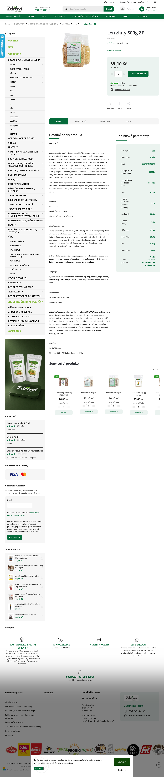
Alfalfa (12, 86)
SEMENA (13, 82)
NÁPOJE (12, 225)
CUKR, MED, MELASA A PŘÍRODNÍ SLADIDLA (23, 153)
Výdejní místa (109, 2)
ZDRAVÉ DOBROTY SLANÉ (20, 209)
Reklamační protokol (14, 722)
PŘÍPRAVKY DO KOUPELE (19, 307)
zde (71, 763)
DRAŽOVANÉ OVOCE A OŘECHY (21, 77)
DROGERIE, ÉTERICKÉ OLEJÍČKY (25, 302)
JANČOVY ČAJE (15, 269)
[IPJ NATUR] (61, 750)
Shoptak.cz (26, 770)
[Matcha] (25, 374)
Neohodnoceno (122, 43)
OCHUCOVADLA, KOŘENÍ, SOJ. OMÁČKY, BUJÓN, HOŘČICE (22, 165)
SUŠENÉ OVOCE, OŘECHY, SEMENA (24, 60)
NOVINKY (13, 41)
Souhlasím (122, 762)
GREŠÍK (12, 274)
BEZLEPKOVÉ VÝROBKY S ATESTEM (24, 296)
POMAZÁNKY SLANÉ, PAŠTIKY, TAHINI (25, 220)
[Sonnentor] (49, 750)
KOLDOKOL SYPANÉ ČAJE (19, 265)
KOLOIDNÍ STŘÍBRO (17, 325)
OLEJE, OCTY (14, 179)
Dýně (12, 91)
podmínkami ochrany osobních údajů (23, 514)
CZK (155, 2)
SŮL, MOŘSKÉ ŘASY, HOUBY (20, 159)
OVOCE (12, 64)
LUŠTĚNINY (13, 147)
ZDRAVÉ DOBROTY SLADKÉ (20, 204)
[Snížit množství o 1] (112, 74)
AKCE (10, 47)
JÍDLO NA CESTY (15, 291)
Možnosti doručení (122, 89)
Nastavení (39, 768)
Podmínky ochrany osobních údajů (20, 710)
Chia (11, 95)
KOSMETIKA (14, 331)
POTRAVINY (14, 54)
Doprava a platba (12, 731)
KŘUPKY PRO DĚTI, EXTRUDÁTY (22, 200)
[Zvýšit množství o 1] (124, 74)
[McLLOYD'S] (110, 750)
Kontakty (9, 735)
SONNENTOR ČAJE (17, 241)
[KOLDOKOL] (133, 750)
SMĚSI (12, 129)
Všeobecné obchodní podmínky (132, 2)
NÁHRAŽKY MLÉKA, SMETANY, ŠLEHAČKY (21, 190)
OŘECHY (13, 73)
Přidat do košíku (138, 74)
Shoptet (15, 770)
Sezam (12, 112)
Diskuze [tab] (127, 121)
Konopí (12, 99)
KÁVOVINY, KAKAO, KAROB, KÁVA (23, 170)
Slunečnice (14, 117)
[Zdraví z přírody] (87, 750)
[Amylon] (11, 750)
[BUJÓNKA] (100, 749)
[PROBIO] (74, 750)
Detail (48, 412)
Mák (11, 108)
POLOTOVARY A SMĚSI (18, 184)
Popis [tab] (58, 121)
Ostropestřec (15, 125)
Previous (154, 369)
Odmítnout (122, 770)
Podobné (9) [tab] (80, 121)
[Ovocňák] (120, 750)
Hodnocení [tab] (105, 121)
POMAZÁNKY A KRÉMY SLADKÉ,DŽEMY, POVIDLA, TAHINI (23, 215)
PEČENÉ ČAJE (15, 261)
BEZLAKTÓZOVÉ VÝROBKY (20, 287)
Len (11, 104)
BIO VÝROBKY (14, 282)
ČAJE (10, 236)
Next (158, 369)
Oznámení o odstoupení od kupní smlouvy (23, 726)
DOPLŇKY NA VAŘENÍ (17, 175)
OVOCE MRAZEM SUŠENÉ (19, 69)
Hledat (108, 9)
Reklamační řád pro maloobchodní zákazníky (20, 716)
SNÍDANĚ (12, 142)
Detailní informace (114, 51)
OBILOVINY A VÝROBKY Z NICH (21, 138)
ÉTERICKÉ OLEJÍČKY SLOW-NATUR (24, 321)
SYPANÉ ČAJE (15, 250)
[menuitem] (14, 16)
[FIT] (146, 750)
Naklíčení (13, 121)
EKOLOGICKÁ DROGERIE (19, 316)
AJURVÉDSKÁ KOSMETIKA (20, 312)
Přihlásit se (14, 537)
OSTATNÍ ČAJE (15, 246)
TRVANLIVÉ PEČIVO (17, 195)
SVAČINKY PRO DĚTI (17, 278)
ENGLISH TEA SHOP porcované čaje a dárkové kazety (24, 255)
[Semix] (36, 750)
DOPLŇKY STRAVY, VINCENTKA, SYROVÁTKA (22, 231)
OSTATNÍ (13, 134)
